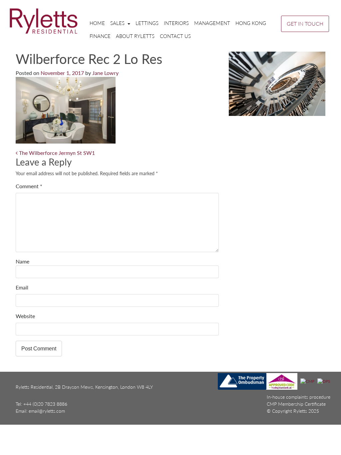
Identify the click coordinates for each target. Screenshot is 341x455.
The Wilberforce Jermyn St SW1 (56, 153)
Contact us (175, 36)
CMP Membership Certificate (296, 404)
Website (25, 316)
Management (212, 23)
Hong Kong (250, 23)
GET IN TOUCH (305, 23)
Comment (29, 186)
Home (97, 23)
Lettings (147, 23)
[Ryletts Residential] (43, 21)
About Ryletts (135, 36)
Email (22, 287)
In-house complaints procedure (298, 397)
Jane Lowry (105, 73)
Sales (118, 23)
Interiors (176, 23)
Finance (100, 36)
